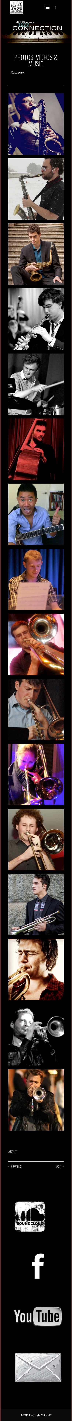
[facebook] (55, 7)
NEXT (58, 1166)
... (63, 7)
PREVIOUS (16, 1166)
